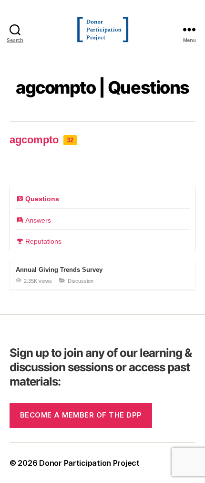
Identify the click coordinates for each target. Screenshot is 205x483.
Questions (42, 199)
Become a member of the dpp (81, 414)
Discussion (80, 281)
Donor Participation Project (89, 463)
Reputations (43, 241)
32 (70, 140)
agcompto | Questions (102, 87)
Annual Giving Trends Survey (59, 269)
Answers (38, 220)
